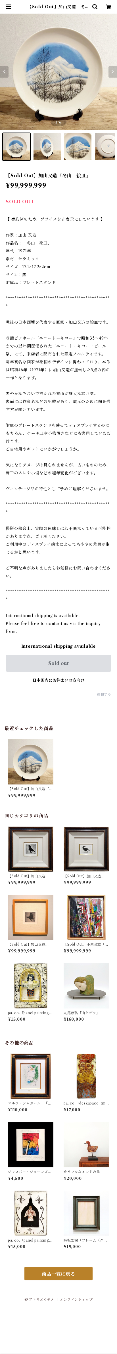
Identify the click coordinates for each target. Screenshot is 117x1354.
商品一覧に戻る (58, 1274)
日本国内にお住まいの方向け (58, 680)
